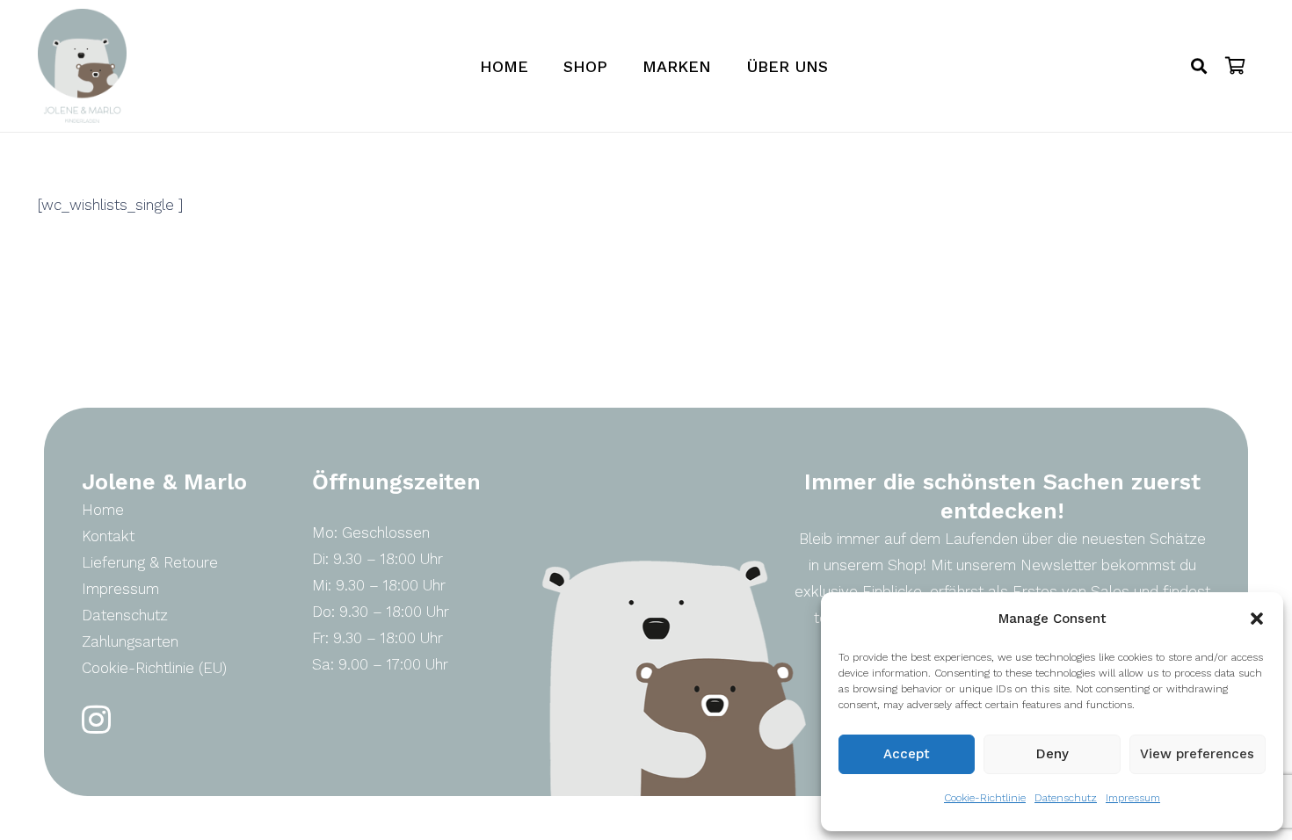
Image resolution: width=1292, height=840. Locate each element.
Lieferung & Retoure (150, 562)
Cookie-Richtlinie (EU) (154, 668)
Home (103, 509)
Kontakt (108, 536)
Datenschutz (1065, 798)
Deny (1052, 754)
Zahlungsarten (130, 641)
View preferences (1197, 754)
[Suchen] (1198, 66)
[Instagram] (96, 720)
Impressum (1133, 798)
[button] (1257, 618)
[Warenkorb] (1235, 66)
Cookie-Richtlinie (985, 798)
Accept (906, 754)
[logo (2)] (82, 66)
